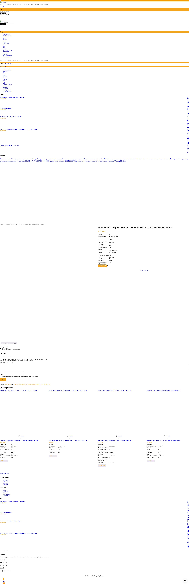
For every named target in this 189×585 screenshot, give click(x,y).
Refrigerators (6, 51)
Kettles (4, 49)
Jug (4, 47)
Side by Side (182, 159)
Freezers (5, 42)
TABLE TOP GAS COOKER (84, 161)
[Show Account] (3, 7)
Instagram (5, 481)
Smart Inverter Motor (12, 161)
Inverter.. (101, 159)
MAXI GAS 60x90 (127, 159)
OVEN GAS (47, 384)
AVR (4, 38)
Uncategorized (6, 34)
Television (5, 54)
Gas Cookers (6, 43)
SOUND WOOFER (43, 161)
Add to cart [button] (4, 460)
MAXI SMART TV (155, 159)
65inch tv (5, 159)
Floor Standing (44, 159)
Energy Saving (36, 159)
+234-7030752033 (8, 63)
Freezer (48, 159)
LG (105, 159)
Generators (5, 45)
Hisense (83, 159)
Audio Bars (5, 37)
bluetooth (18, 159)
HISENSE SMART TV (92, 159)
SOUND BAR (20, 161)
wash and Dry (105, 161)
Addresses (5, 492)
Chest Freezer (24, 159)
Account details (6, 494)
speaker (52, 161)
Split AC (57, 161)
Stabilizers (5, 53)
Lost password (6, 495)
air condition (11, 159)
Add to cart (102, 265)
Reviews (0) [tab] (13, 343)
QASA (167, 159)
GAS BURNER (59, 159)
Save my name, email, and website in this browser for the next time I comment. (20, 376)
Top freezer (92, 161)
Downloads (5, 491)
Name (2, 372)
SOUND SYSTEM (31, 161)
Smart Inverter (6, 161)
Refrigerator (174, 159)
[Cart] (94, 9)
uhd (102, 161)
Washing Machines (7, 55)
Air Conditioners (7, 35)
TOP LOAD (98, 161)
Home (1, 224)
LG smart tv (110, 159)
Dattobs (102, 576)
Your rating (3, 362)
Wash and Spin (111, 161)
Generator (65, 159)
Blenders (5, 39)
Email (2, 374)
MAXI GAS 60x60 (120, 159)
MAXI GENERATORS (148, 159)
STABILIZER (62, 161)
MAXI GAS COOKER (137, 159)
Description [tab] (5, 343)
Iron (4, 46)
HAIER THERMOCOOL (74, 159)
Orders (4, 490)
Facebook (5, 480)
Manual (115, 159)
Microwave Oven (162, 159)
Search (3, 13)
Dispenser (30, 159)
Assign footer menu (4, 473)
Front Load (53, 159)
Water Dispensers (7, 57)
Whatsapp (5, 484)
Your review (3, 364)
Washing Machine (120, 161)
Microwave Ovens (7, 50)
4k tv (1, 159)
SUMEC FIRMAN (71, 161)
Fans (4, 41)
